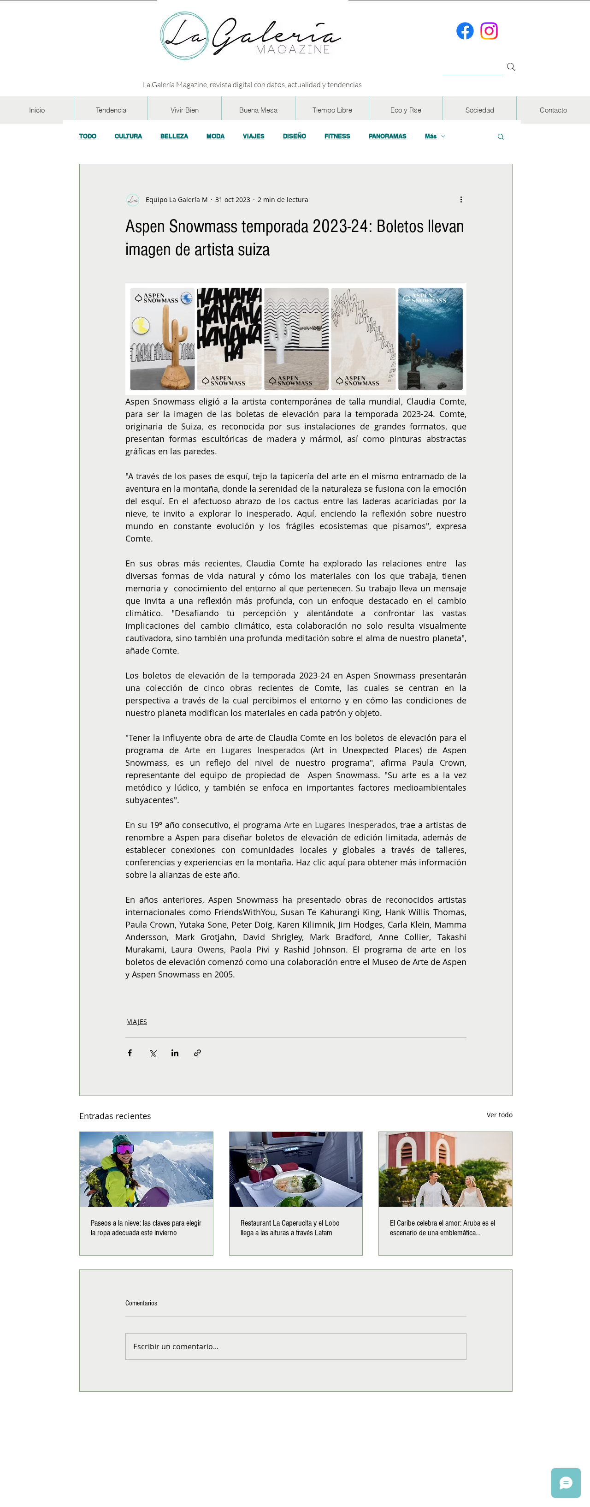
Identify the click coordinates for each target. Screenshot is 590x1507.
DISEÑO (294, 136)
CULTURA (128, 136)
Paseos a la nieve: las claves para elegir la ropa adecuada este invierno (146, 1228)
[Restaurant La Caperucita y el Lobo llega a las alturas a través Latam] (296, 1169)
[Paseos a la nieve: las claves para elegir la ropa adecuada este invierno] (146, 1169)
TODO (87, 136)
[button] (111, 110)
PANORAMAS (388, 136)
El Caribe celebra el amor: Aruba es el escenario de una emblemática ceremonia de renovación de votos (442, 1228)
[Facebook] (465, 30)
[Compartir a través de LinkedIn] (175, 1052)
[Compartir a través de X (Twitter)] (152, 1052)
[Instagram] (489, 30)
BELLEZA (174, 136)
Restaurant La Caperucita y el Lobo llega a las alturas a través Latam (290, 1228)
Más (431, 136)
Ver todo (500, 1114)
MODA (215, 136)
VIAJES (254, 136)
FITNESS (337, 136)
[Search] (511, 67)
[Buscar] (473, 61)
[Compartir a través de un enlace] (197, 1052)
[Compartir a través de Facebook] (129, 1052)
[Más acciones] (460, 199)
